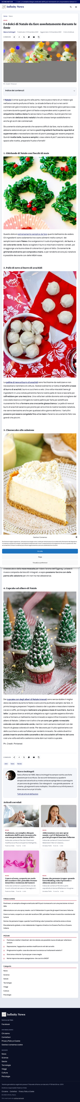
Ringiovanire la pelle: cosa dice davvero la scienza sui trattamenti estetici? (34, 950)
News (5, 20)
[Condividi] (14, 37)
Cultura (6, 991)
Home (5, 16)
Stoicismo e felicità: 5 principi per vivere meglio (24, 954)
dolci (6, 764)
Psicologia (7, 995)
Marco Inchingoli (9, 32)
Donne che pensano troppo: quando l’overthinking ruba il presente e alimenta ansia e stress (58, 880)
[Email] (34, 37)
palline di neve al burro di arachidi (22, 382)
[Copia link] (39, 37)
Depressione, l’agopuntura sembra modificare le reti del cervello (30, 946)
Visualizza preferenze (40, 562)
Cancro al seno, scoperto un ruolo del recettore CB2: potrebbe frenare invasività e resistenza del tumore (21, 880)
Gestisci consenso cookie (12, 1044)
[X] (24, 37)
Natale (19, 764)
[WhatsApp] (29, 37)
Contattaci (6, 1037)
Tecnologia (7, 983)
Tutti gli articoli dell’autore (27, 794)
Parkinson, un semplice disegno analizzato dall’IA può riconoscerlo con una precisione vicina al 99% (45, 2)
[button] (76, 537)
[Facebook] (19, 37)
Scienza (6, 975)
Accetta (40, 551)
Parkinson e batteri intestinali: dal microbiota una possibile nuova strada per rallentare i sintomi (39, 941)
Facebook (6, 1024)
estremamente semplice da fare (32, 234)
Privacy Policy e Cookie (11, 1041)
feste (12, 764)
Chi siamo (6, 1033)
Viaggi (5, 987)
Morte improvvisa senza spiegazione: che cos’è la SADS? (28, 958)
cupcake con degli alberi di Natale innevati (27, 699)
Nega (40, 557)
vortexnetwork (19, 1098)
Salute (5, 979)
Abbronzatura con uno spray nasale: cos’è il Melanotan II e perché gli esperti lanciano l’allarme (58, 835)
